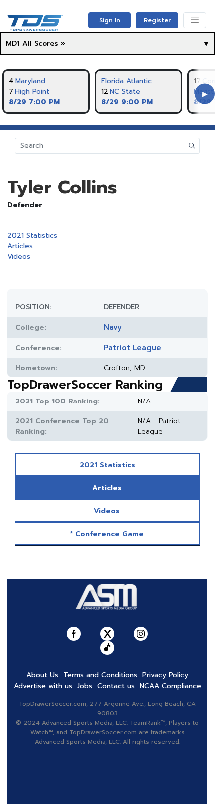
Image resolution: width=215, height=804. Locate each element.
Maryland (31, 81)
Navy (113, 327)
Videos (19, 256)
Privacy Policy (165, 675)
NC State (125, 91)
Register (157, 20)
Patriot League (133, 347)
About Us (42, 675)
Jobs (85, 686)
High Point (32, 91)
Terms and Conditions (101, 675)
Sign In (110, 20)
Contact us (116, 686)
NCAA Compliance (171, 686)
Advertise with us (43, 686)
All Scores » (44, 43)
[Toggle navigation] (195, 20)
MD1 (13, 43)
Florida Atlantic (127, 81)
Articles (20, 246)
